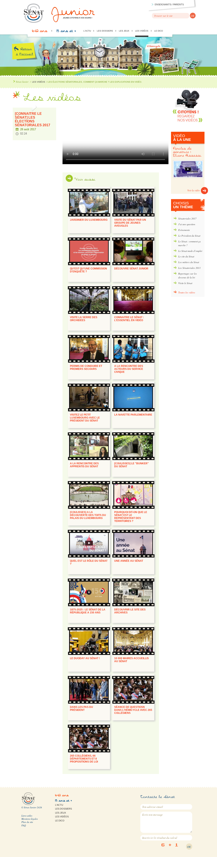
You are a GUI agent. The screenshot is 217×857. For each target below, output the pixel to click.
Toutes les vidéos (186, 292)
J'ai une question (186, 224)
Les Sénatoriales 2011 (189, 267)
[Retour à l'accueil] (59, 22)
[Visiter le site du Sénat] (28, 804)
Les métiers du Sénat (188, 262)
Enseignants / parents (169, 4)
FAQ (23, 825)
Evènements (184, 230)
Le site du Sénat (186, 256)
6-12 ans (39, 32)
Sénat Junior (22, 81)
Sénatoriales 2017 (187, 218)
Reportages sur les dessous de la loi (187, 275)
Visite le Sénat (185, 283)
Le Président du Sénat (189, 235)
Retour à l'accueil (28, 57)
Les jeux (124, 31)
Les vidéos (141, 31)
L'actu (87, 31)
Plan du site (27, 822)
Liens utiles (26, 815)
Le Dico (158, 31)
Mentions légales (29, 818)
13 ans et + (66, 32)
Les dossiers (105, 31)
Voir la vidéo (193, 190)
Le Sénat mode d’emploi (190, 250)
